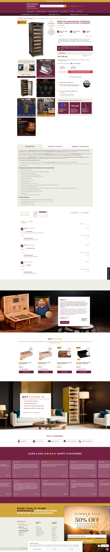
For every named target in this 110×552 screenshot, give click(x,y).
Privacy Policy (76, 546)
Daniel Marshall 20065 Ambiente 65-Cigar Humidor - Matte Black (83, 363)
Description (29, 146)
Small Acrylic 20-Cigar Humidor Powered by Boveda (44, 363)
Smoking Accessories (40, 533)
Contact (24, 528)
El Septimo (54, 533)
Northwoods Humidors (26, 548)
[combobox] (53, 6)
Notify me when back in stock (80, 72)
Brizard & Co (54, 528)
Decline (71, 549)
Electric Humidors (40, 18)
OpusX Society (54, 537)
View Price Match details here (73, 85)
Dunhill (53, 532)
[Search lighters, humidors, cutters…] (65, 6)
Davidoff (53, 530)
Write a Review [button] (85, 212)
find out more (64, 322)
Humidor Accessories (40, 532)
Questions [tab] (30, 221)
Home (35, 18)
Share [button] (23, 235)
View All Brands (55, 527)
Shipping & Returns (55, 146)
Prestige (62, 25)
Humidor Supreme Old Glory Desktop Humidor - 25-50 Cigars (64, 363)
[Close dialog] (108, 507)
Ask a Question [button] (75, 212)
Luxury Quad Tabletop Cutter (52, 162)
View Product (26, 371)
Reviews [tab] (23, 221)
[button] (30, 11)
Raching (53, 539)
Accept (54, 549)
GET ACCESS (87, 541)
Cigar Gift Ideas (39, 528)
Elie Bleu (53, 535)
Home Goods (38, 535)
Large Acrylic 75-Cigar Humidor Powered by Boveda (25, 363)
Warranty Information (80, 146)
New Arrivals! (38, 527)
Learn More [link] (77, 63)
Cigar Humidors (39, 530)
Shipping (84, 55)
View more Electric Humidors (25, 18)
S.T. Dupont (54, 540)
